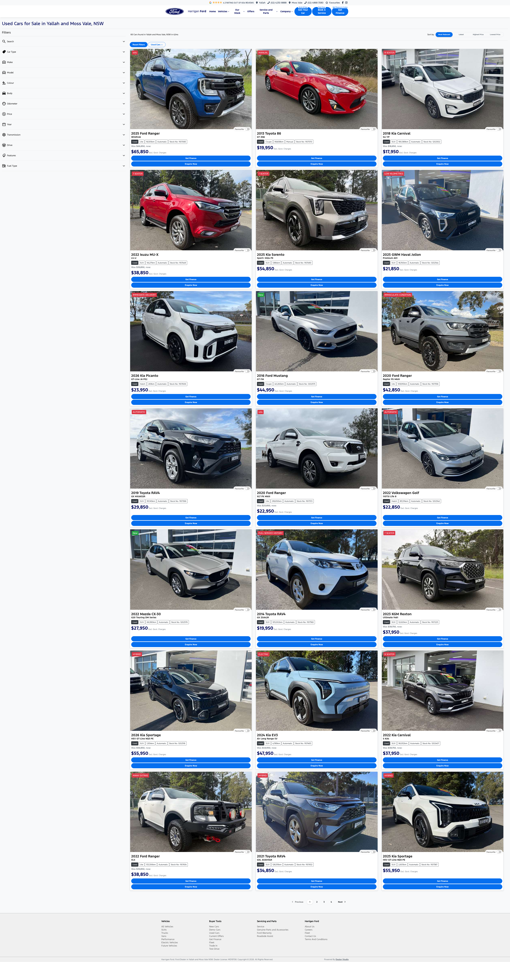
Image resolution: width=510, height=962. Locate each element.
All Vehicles (167, 926)
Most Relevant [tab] (444, 34)
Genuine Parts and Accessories (272, 929)
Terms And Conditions (316, 939)
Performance (167, 939)
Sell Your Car (303, 11)
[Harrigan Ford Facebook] (343, 2)
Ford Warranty (264, 932)
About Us (309, 926)
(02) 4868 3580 (315, 2)
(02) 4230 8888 (278, 2)
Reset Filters (139, 44)
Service (260, 926)
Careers (308, 929)
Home (212, 11)
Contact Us (310, 936)
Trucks (164, 932)
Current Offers (216, 936)
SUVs (164, 929)
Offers (250, 11)
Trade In (213, 945)
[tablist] (469, 34)
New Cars (214, 926)
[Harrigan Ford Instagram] (347, 2)
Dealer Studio (342, 959)
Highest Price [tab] (478, 34)
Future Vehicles (169, 945)
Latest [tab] (461, 34)
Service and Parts (266, 11)
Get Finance (340, 11)
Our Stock (237, 11)
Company (285, 11)
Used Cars (214, 932)
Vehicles (222, 11)
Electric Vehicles (169, 942)
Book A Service (322, 11)
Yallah (262, 2)
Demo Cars (214, 929)
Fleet (211, 942)
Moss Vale (297, 2)
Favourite (239, 129)
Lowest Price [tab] (495, 34)
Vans (163, 936)
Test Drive (214, 948)
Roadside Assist (265, 936)
